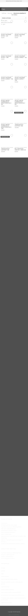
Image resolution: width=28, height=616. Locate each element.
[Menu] (2, 4)
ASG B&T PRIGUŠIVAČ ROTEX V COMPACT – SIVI (21, 57)
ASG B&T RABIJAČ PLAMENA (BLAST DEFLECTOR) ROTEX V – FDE (20, 102)
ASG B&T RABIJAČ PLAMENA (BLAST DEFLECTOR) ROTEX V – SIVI (6, 102)
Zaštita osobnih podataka (7, 589)
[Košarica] (26, 4)
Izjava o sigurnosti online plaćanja (9, 579)
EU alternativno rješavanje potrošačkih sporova (12, 595)
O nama (3, 568)
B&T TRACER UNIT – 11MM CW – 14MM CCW (20, 149)
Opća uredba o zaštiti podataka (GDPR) (11, 592)
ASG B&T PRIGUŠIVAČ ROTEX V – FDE (20, 35)
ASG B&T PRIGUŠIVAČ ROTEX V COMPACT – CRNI (20, 79)
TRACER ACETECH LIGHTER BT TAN (5, 149)
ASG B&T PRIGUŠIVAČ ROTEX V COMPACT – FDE (7, 78)
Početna (4, 13)
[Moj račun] (23, 4)
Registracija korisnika (6, 602)
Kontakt (3, 570)
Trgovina (9, 13)
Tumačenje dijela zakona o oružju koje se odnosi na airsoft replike (13, 599)
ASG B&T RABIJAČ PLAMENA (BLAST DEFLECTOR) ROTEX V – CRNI (6, 126)
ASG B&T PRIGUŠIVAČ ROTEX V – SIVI (6, 35)
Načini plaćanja (5, 576)
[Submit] (25, 9)
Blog (2, 573)
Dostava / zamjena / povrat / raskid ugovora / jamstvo (12, 583)
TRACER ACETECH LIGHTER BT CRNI (19, 125)
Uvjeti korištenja (5, 586)
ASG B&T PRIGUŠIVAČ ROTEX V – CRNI (6, 57)
